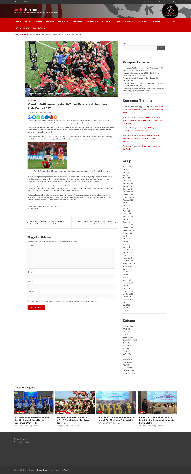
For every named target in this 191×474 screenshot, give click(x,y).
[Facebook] (30, 117)
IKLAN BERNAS (128, 337)
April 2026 (126, 178)
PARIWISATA (63, 21)
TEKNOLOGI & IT (22, 28)
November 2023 (128, 258)
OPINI (118, 21)
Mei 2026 (126, 175)
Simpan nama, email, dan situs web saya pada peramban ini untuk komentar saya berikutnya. (64, 301)
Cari (124, 43)
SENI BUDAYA (92, 21)
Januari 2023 (127, 286)
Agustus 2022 (128, 299)
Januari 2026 (127, 186)
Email (30, 282)
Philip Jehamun (47, 112)
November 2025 (128, 192)
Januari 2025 (127, 219)
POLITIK (28, 21)
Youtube (143, 2)
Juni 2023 (126, 272)
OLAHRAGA (107, 21)
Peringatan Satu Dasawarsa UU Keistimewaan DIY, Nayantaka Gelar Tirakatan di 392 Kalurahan (142, 138)
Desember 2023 (128, 255)
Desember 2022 (128, 288)
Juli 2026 (126, 170)
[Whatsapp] (38, 117)
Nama (30, 272)
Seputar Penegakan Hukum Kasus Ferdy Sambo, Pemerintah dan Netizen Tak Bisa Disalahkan (142, 120)
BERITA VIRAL (143, 21)
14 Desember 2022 (34, 112)
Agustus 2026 (128, 167)
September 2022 (129, 297)
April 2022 (126, 311)
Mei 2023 (126, 275)
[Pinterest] (51, 117)
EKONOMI (50, 21)
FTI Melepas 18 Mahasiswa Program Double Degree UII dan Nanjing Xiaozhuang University (32, 420)
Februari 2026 (128, 183)
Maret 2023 (127, 280)
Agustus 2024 (128, 233)
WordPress (68, 470)
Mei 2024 (126, 241)
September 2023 (129, 264)
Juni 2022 (126, 305)
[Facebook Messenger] (34, 117)
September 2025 (129, 197)
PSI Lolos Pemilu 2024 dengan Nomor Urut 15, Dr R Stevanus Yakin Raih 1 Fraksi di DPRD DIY (93, 223)
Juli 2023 (126, 269)
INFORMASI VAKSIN (130, 340)
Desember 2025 (128, 189)
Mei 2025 (126, 208)
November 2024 (128, 225)
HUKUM (39, 21)
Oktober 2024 (128, 228)
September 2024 (129, 230)
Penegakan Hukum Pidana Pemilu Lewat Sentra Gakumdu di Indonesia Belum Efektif (156, 420)
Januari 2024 (127, 253)
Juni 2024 (126, 239)
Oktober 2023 (128, 261)
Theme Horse (42, 470)
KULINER (156, 21)
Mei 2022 (126, 308)
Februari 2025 (128, 217)
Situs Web (31, 292)
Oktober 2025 (128, 195)
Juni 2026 (126, 172)
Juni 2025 (126, 206)
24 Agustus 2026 (21, 426)
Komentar (32, 245)
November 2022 (128, 291)
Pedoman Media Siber (22, 442)
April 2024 (126, 244)
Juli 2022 (126, 302)
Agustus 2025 (128, 200)
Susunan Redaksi (20, 439)
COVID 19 (126, 329)
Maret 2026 (127, 181)
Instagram (161, 2)
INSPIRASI (129, 21)
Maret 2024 (127, 247)
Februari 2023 (128, 283)
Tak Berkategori (128, 371)
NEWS (18, 21)
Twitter (168, 2)
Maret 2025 (127, 214)
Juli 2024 (126, 236)
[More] (55, 117)
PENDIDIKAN (78, 21)
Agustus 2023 (128, 266)
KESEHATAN (38, 28)
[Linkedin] (47, 117)
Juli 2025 (126, 203)
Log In (175, 2)
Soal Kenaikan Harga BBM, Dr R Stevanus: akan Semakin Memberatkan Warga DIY (143, 110)
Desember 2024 (128, 222)
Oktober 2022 (128, 294)
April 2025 (126, 211)
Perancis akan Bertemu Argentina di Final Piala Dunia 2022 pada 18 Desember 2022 (47, 223)
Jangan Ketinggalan (25, 387)
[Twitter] (43, 117)
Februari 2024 (128, 250)
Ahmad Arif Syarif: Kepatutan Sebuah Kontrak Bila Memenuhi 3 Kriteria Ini (116, 418)
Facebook (151, 2)
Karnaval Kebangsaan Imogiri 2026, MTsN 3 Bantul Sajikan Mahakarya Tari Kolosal (74, 420)
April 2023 (126, 277)
